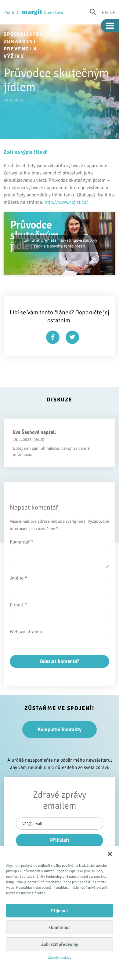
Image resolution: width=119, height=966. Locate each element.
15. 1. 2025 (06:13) (28, 439)
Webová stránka (26, 632)
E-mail (18, 605)
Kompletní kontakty (59, 729)
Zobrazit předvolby (59, 944)
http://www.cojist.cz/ (66, 202)
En (105, 12)
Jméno (18, 578)
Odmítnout (59, 927)
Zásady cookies (59, 957)
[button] (110, 854)
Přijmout (59, 910)
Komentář (22, 542)
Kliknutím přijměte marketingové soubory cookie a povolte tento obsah (59, 243)
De (112, 12)
